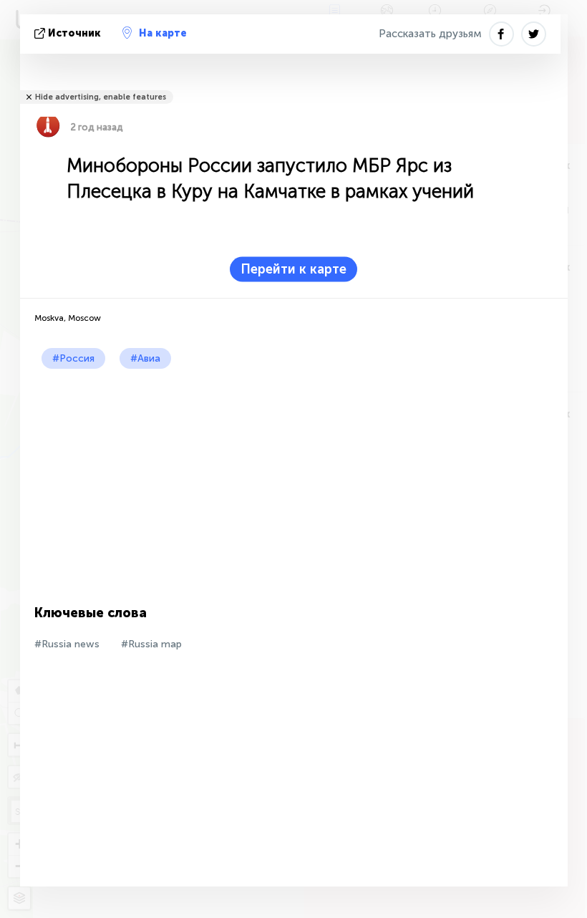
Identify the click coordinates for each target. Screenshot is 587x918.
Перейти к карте (293, 269)
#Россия (73, 358)
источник (74, 33)
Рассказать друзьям (430, 33)
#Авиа (145, 358)
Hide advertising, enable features (100, 97)
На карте (163, 33)
